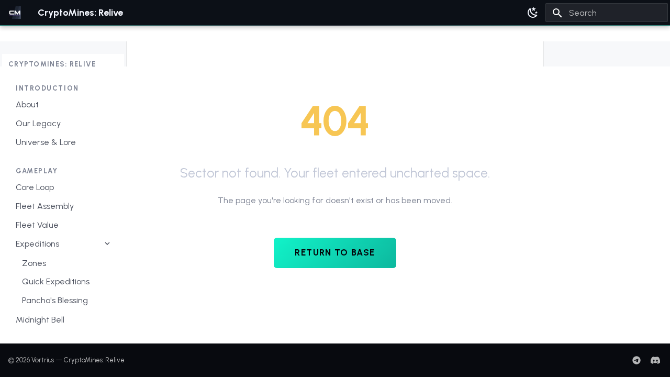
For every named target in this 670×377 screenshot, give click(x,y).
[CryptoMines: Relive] (14, 12)
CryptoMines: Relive (52, 64)
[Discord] (655, 360)
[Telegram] (636, 360)
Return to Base (335, 252)
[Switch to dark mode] (532, 12)
